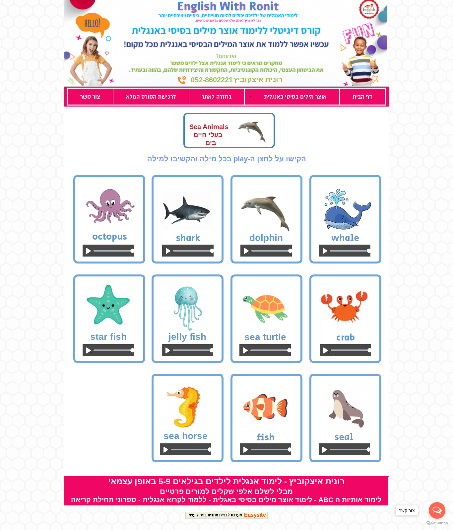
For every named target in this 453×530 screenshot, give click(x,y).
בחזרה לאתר (216, 96)
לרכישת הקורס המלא (151, 96)
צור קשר (90, 96)
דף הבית (362, 96)
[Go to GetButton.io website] (437, 523)
